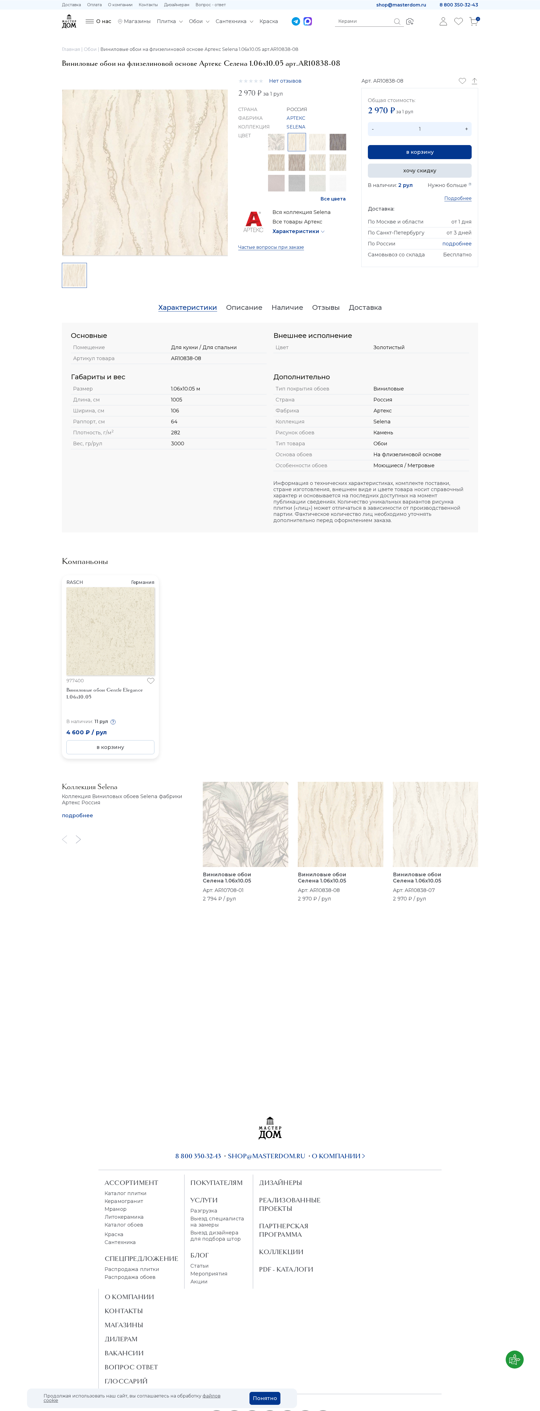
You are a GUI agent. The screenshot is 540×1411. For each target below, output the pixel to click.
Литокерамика (124, 1217)
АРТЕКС (296, 118)
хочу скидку (419, 171)
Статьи (199, 1266)
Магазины (124, 1325)
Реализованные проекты (290, 1204)
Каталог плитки (126, 1193)
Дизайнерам (176, 4)
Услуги (204, 1200)
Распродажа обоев (130, 1277)
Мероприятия (209, 1274)
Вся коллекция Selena (302, 212)
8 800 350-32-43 (459, 5)
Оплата (94, 4)
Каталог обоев (124, 1225)
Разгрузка (203, 1211)
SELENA (296, 127)
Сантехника (120, 1242)
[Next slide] (78, 839)
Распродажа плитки (132, 1269)
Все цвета (333, 199)
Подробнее (458, 198)
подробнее (457, 244)
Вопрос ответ (131, 1367)
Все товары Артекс (297, 222)
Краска (114, 1234)
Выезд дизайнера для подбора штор (215, 1236)
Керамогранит (124, 1201)
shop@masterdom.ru (401, 5)
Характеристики (296, 231)
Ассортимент (131, 1183)
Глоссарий (126, 1381)
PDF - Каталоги (286, 1269)
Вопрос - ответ (210, 4)
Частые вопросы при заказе (271, 247)
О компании (120, 4)
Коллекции (281, 1252)
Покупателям (216, 1183)
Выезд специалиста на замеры (217, 1222)
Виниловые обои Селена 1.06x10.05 (227, 878)
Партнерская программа (283, 1230)
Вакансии (124, 1353)
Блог (199, 1255)
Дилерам (121, 1339)
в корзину (420, 152)
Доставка (71, 4)
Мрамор (116, 1209)
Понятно (265, 1398)
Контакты (148, 4)
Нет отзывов (285, 81)
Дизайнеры (280, 1183)
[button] (448, 631)
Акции (199, 1282)
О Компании (129, 1297)
